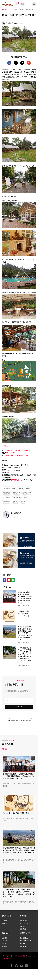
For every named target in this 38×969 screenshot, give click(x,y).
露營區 (23, 502)
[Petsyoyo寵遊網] (8, 4)
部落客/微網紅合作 (25, 941)
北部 (13, 10)
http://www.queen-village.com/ (17, 455)
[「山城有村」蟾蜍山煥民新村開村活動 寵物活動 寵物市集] (19, 371)
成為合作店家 (24, 946)
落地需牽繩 (6, 502)
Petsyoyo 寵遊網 (20, 956)
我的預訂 (4, 943)
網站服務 (22, 943)
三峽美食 (20, 488)
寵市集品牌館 (24, 938)
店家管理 (4, 946)
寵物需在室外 (26, 493)
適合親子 (16, 502)
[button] (9, 63)
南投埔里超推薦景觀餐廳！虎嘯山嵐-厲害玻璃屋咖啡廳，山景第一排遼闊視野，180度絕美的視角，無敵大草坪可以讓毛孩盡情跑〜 (25, 633)
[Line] (26, 965)
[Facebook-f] (11, 965)
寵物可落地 (16, 493)
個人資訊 (4, 938)
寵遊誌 (8, 10)
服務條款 (22, 926)
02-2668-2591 (11, 453)
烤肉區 (24, 497)
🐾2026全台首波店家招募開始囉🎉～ (17, 813)
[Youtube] (21, 965)
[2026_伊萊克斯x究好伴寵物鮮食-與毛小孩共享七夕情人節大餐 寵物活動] (19, 542)
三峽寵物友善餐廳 (9, 488)
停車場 (27, 488)
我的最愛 (4, 941)
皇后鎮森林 (6, 446)
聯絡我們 (4, 923)
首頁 (3, 10)
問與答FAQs (23, 921)
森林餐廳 (17, 497)
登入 (23, 4)
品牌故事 (4, 921)
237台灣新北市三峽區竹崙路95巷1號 (18, 450)
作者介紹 (15, 517)
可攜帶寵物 (16, 480)
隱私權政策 (23, 929)
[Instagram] (16, 965)
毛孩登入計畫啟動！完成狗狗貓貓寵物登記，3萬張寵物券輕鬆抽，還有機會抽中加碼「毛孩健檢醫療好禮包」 (18, 776)
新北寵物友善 (7, 497)
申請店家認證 (24, 923)
